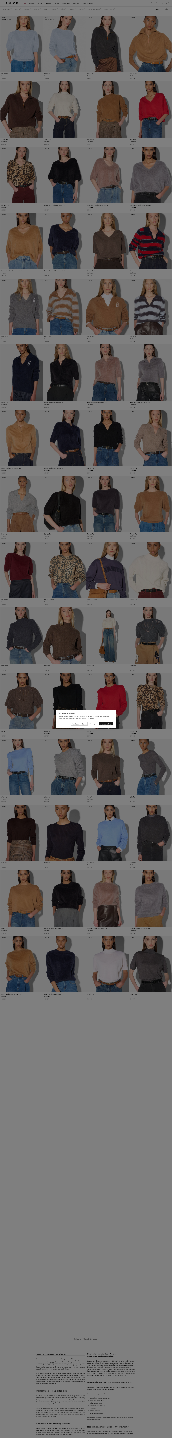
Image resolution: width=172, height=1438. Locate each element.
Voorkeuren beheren (79, 724)
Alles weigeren (93, 724)
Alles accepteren (106, 724)
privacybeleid (90, 718)
